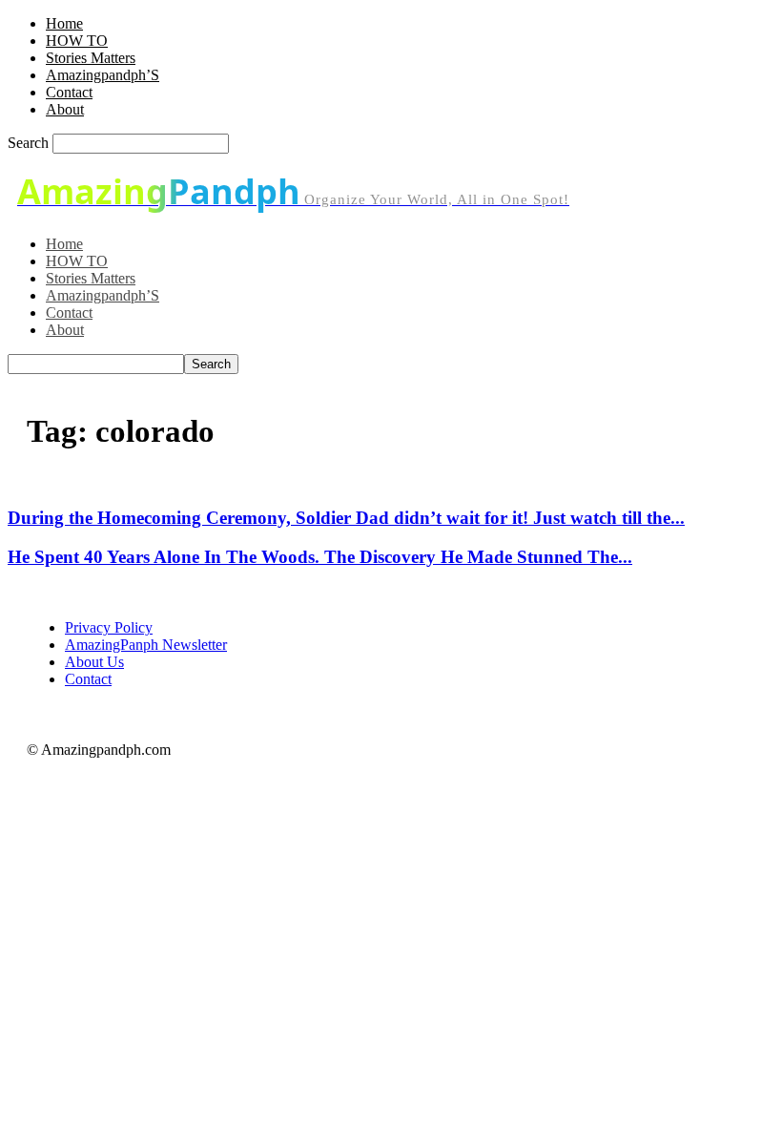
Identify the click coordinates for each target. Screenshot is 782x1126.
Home (64, 23)
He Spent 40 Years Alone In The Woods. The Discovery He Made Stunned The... (320, 557)
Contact (69, 92)
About (65, 109)
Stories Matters (90, 58)
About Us (94, 662)
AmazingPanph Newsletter (146, 644)
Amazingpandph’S (102, 75)
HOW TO (77, 40)
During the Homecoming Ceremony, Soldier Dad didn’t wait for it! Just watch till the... (346, 518)
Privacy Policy (109, 627)
